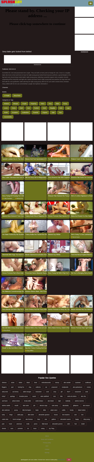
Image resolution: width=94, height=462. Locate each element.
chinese (4, 382)
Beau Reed (17, 95)
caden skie (5, 419)
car (46, 387)
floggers (4, 387)
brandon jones (23, 396)
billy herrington (26, 410)
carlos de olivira (71, 396)
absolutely (66, 405)
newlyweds (65, 387)
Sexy (50, 103)
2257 (47, 446)
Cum (28, 108)
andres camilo (6, 405)
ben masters (66, 414)
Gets (60, 108)
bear (35, 382)
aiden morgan (27, 391)
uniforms (38, 387)
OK (69, 459)
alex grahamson (77, 387)
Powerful (35, 112)
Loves (6, 108)
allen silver (31, 414)
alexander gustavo (44, 414)
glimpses (75, 405)
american (19, 424)
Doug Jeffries (30, 350)
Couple (24, 103)
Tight (53, 112)
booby (72, 410)
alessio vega (43, 405)
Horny (14, 108)
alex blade (51, 401)
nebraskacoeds (46, 382)
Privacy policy (47, 442)
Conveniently (8, 117)
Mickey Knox (20, 198)
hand (10, 424)
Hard (21, 108)
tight (59, 401)
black (28, 382)
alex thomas (29, 419)
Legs (68, 108)
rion (82, 414)
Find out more (61, 459)
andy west (5, 391)
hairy (38, 419)
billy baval (45, 424)
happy (77, 419)
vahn (68, 424)
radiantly (67, 401)
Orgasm (45, 112)
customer (78, 382)
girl (62, 391)
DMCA (47, 436)
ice (28, 428)
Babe (57, 103)
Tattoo (42, 103)
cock (47, 391)
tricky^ (4, 396)
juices (35, 424)
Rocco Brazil (7, 330)
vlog (30, 387)
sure (12, 428)
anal (86, 391)
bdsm (20, 382)
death (83, 424)
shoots (4, 428)
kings (11, 414)
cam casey (55, 405)
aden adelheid (44, 396)
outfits (63, 410)
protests (20, 428)
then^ (68, 391)
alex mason (86, 405)
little (61, 396)
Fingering (33, 103)
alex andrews (6, 410)
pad (12, 387)
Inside (6, 112)
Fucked (36, 108)
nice (54, 396)
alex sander (67, 382)
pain (3, 424)
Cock (44, 108)
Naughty (52, 108)
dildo (44, 410)
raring (42, 428)
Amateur (6, 103)
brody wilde (27, 401)
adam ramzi (53, 410)
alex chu (83, 396)
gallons (54, 419)
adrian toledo (16, 401)
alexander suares (65, 419)
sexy (54, 391)
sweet (34, 396)
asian (12, 382)
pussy (16, 410)
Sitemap (47, 452)
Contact (47, 449)
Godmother (25, 112)
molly (27, 424)
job (34, 405)
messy (57, 382)
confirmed (88, 382)
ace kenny (15, 391)
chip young (86, 419)
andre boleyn (39, 401)
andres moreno (79, 401)
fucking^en (21, 387)
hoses (56, 414)
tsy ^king (51, 428)
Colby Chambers (8, 198)
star (46, 419)
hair (76, 424)
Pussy (65, 103)
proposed (54, 387)
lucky (3, 414)
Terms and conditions (47, 439)
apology (12, 396)
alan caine (26, 405)
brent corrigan (17, 419)
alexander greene (57, 424)
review (89, 387)
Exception (15, 112)
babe (37, 410)
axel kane (5, 401)
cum (75, 414)
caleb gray (20, 414)
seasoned (78, 391)
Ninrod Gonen (76, 237)
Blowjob (15, 103)
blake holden (82, 410)
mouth (16, 405)
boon (35, 428)
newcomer (39, 391)
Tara (60, 112)
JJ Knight (6, 95)
